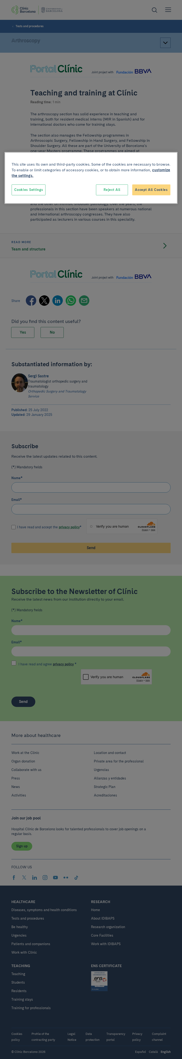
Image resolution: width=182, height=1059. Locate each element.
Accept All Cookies (151, 190)
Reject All (112, 190)
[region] (91, 178)
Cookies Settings (28, 190)
